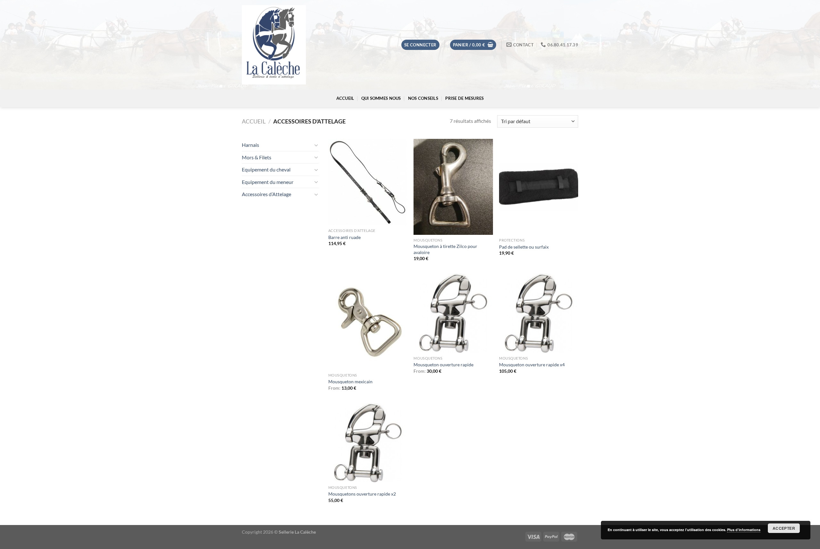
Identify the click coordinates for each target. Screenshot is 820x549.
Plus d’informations (743, 529)
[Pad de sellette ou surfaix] (538, 187)
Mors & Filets (256, 157)
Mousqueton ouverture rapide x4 (532, 364)
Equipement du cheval (266, 169)
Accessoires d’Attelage (266, 194)
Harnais (250, 145)
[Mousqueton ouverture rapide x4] (538, 313)
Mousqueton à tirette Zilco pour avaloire (445, 249)
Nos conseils (423, 98)
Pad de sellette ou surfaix (524, 247)
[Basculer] (316, 145)
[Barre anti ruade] (367, 182)
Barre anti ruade (344, 237)
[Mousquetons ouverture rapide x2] (367, 442)
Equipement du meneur (267, 182)
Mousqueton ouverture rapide (443, 364)
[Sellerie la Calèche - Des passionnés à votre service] (274, 45)
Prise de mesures (464, 98)
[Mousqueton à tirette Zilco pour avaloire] (453, 187)
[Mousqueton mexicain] (367, 322)
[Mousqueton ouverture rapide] (453, 313)
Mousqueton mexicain (350, 381)
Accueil (345, 98)
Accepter (784, 528)
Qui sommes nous (381, 98)
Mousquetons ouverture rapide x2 (362, 494)
